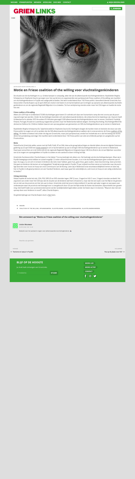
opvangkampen (45, 208)
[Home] (35, 11)
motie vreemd (41, 148)
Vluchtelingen (57, 208)
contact (67, 2)
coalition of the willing (29, 208)
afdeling (47, 2)
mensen (37, 2)
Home (13, 18)
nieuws (14, 2)
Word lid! (89, 263)
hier (49, 195)
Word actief (90, 267)
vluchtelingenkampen (72, 208)
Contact (88, 271)
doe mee (57, 2)
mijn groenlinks (116, 2)
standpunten (25, 2)
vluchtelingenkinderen (91, 208)
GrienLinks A (31, 86)
